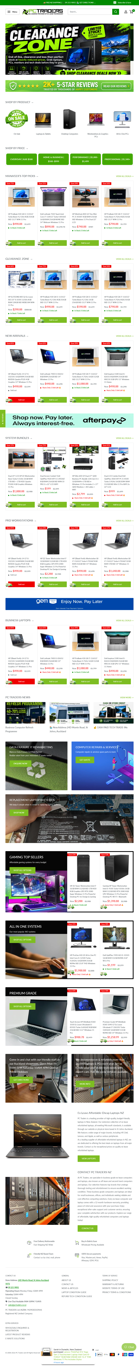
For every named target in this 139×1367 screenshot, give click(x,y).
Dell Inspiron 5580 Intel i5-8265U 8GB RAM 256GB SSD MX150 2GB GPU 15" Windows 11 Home (116, 378)
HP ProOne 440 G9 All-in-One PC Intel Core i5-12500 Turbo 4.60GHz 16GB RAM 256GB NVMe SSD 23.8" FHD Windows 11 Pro (83, 960)
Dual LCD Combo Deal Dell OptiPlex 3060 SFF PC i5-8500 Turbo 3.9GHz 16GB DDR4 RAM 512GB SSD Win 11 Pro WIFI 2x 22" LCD (117, 481)
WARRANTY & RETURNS (113, 1284)
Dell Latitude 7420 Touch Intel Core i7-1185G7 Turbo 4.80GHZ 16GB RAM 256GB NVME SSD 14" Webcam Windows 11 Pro (53, 218)
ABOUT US (66, 1280)
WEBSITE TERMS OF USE (113, 1288)
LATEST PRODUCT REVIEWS (17, 1334)
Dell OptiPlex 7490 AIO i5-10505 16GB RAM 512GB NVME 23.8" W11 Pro (116, 958)
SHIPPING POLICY (110, 1280)
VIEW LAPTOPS (89, 1158)
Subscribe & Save (124, 2)
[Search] (115, 12)
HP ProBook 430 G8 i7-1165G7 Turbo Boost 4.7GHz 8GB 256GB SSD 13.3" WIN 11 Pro (117, 217)
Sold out (21, 400)
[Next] (133, 120)
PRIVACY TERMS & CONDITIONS (116, 1292)
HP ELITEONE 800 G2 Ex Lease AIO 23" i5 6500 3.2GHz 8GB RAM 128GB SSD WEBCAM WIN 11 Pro (21, 301)
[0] (131, 11)
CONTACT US (87, 1228)
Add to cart (21, 243)
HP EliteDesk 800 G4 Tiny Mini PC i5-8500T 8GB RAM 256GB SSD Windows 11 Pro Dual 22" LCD (84, 218)
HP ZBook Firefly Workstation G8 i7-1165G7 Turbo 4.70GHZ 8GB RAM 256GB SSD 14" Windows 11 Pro (85, 562)
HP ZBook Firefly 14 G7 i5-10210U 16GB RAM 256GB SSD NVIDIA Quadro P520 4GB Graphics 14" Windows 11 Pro (21, 378)
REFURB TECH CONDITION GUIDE (77, 1296)
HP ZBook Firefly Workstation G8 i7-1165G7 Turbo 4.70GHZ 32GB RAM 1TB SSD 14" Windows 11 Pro (117, 562)
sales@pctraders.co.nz (17, 1305)
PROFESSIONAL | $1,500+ (117, 159)
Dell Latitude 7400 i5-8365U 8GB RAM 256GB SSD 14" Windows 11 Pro (51, 376)
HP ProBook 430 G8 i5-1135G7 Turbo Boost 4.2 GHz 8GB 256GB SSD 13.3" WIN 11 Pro (21, 217)
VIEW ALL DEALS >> (125, 176)
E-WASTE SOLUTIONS (15, 1338)
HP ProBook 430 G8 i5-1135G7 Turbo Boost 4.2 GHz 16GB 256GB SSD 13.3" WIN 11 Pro (84, 299)
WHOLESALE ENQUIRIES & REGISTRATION (17, 1329)
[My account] (125, 11)
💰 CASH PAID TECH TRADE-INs (110, 727)
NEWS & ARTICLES (70, 1288)
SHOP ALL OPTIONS (22, 870)
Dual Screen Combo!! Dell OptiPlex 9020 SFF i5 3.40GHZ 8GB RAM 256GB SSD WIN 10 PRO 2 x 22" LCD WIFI (52, 480)
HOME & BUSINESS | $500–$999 (53, 159)
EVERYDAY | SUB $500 (21, 159)
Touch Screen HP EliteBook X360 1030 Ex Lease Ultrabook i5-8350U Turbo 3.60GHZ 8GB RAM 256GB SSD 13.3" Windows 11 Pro (83, 1027)
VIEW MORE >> (127, 697)
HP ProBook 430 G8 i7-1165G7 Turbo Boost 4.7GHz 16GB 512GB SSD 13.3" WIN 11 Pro (85, 376)
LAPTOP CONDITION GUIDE (74, 1292)
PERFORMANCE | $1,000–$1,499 (85, 159)
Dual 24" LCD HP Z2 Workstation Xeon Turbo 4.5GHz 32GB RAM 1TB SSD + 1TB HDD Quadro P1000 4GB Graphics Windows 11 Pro (21, 481)
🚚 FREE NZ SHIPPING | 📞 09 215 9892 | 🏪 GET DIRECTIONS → (69, 2)
